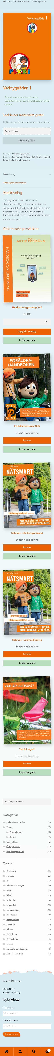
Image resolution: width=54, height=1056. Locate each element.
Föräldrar (10, 876)
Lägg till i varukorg (27, 332)
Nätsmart (10, 925)
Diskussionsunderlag (15, 822)
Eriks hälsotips (16, 832)
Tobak (9, 895)
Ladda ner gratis (27, 340)
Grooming (11, 871)
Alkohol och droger (15, 886)
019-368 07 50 (9, 989)
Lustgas (9, 944)
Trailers (13, 837)
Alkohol (39, 157)
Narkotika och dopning (19, 160)
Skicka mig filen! (27, 141)
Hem (9, 2)
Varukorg (44, 1049)
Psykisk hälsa (12, 939)
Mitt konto (20, 1051)
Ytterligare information (14, 183)
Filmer (9, 827)
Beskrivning (9, 174)
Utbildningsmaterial (22, 2)
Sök (34, 1051)
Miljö (8, 890)
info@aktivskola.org (11, 993)
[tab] (27, 174)
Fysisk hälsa (11, 934)
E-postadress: (8, 1008)
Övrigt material (13, 847)
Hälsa (8, 881)
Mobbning (11, 900)
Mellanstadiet (29, 157)
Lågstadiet (17, 157)
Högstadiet (11, 915)
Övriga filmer (12, 842)
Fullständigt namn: (10, 1020)
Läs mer (27, 440)
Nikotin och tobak (14, 954)
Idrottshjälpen (12, 920)
